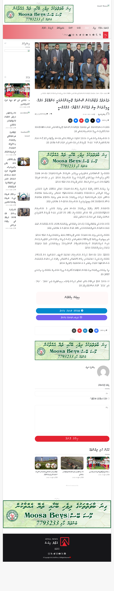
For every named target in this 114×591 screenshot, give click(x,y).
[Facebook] (98, 120)
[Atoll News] (103, 6)
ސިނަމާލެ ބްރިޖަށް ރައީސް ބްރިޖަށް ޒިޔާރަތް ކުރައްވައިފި (10, 198)
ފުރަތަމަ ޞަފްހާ (103, 28)
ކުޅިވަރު (50, 28)
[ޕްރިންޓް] (70, 120)
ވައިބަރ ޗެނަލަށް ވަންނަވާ (70, 317)
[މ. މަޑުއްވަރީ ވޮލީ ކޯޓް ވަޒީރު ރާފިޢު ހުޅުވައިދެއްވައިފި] (98, 463)
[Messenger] (76, 120)
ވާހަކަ (78, 28)
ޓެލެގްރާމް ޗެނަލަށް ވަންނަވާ (70, 311)
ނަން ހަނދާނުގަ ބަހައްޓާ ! (98, 398)
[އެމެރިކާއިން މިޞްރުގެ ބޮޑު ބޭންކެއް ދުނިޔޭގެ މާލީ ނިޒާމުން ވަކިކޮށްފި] (24, 212)
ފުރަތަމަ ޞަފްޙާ (104, 94)
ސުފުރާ (44, 28)
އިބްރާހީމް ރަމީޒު (102, 114)
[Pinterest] (81, 120)
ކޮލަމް (70, 28)
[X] (92, 120)
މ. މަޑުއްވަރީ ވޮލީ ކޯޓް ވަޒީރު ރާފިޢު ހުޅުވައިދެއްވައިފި (99, 472)
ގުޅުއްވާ (57, 549)
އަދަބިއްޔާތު (60, 28)
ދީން (94, 28)
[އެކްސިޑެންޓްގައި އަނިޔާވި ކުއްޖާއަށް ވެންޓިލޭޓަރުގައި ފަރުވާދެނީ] (72, 463)
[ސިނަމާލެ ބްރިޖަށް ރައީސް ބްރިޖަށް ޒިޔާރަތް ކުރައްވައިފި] (24, 196)
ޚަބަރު (87, 28)
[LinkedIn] (87, 120)
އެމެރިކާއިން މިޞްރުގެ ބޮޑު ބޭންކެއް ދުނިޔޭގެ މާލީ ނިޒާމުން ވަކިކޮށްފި (10, 217)
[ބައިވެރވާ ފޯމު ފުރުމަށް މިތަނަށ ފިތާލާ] (74, 160)
